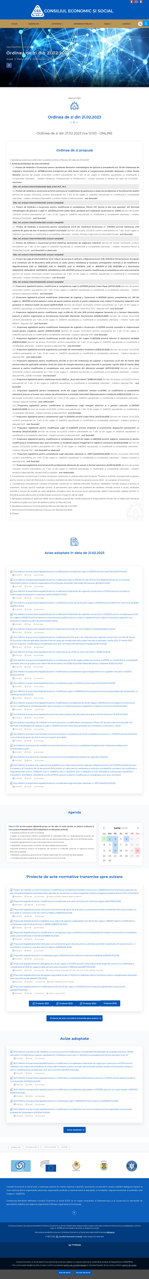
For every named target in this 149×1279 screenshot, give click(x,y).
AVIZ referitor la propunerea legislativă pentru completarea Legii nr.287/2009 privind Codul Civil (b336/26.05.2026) (66, 1101)
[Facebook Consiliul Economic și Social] (74, 1213)
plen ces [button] (16, 1147)
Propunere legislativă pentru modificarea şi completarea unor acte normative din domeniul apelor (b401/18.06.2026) (67, 901)
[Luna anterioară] (103, 828)
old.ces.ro (111, 1232)
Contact (126, 24)
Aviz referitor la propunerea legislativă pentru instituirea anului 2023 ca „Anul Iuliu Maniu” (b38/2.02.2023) (62, 652)
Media (107, 24)
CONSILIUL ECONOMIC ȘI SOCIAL (78, 10)
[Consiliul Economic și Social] (37, 11)
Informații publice (83, 24)
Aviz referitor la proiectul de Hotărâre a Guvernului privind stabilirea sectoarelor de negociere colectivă (61, 757)
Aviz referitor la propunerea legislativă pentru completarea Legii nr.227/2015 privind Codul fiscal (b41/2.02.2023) (64, 683)
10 (115, 844)
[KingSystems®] (74, 1245)
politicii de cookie (129, 1265)
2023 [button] (65, 1147)
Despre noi (34, 24)
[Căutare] (140, 24)
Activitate (56, 24)
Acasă (14, 24)
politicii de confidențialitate (75, 1265)
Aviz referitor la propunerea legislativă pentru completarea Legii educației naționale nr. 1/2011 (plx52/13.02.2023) (64, 783)
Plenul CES (14, 826)
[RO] (131, 1)
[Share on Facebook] (9, 65)
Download (39, 575)
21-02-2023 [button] (51, 1147)
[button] (146, 23)
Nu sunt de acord (83, 1273)
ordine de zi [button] (33, 1147)
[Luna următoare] (138, 828)
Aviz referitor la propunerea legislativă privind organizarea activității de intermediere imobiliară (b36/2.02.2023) (64, 629)
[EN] (136, 1)
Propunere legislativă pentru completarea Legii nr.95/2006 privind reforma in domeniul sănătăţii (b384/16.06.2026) (66, 955)
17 (115, 850)
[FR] (141, 1)
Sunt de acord (64, 1273)
